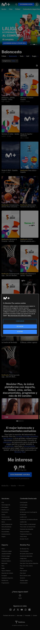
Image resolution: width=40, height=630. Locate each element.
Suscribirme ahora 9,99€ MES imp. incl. (16, 43)
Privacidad (27, 615)
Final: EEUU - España (28, 171)
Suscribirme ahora (26, 4)
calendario (7, 442)
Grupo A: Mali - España (9, 170)
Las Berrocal (23, 517)
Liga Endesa (7, 438)
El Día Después (5, 558)
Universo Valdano (6, 561)
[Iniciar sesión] (36, 4)
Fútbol (17, 9)
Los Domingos (23, 507)
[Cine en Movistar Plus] (20, 408)
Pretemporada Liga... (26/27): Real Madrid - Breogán (11, 376)
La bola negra (23, 505)
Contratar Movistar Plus (26, 561)
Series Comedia (6, 529)
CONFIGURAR (20, 321)
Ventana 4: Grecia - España (27, 98)
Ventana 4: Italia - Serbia (10, 134)
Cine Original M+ (6, 505)
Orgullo (3, 536)
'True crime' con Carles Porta (27, 526)
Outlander (22, 509)
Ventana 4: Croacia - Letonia (9, 240)
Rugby (3, 568)
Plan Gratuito (23, 570)
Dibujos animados (24, 531)
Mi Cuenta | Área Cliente (26, 553)
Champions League (7, 551)
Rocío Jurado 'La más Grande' (28, 524)
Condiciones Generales (26, 556)
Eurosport (4, 575)
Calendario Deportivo (7, 578)
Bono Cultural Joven (25, 575)
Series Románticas (6, 526)
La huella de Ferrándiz (9, 342)
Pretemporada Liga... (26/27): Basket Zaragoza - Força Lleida (11, 274)
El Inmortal (23, 514)
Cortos (3, 514)
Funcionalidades (24, 551)
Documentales (5, 531)
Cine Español (5, 507)
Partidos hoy (5, 580)
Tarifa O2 (22, 578)
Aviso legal (19, 615)
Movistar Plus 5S (24, 539)
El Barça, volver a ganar (28, 342)
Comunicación (24, 583)
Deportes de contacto (7, 573)
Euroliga (19, 436)
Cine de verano (6, 517)
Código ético (23, 558)
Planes (21, 568)
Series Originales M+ (7, 524)
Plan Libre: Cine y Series (26, 566)
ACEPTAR (20, 331)
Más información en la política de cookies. (19, 315)
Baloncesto (4, 563)
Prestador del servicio (9, 615)
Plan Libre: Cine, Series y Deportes (29, 563)
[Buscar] (16, 4)
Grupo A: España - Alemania (26, 135)
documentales (29, 446)
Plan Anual (23, 573)
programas (9, 446)
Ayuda (20, 598)
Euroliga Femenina (30, 436)
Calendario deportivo (31, 9)
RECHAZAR (20, 326)
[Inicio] (6, 4)
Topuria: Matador (6, 570)
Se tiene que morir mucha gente (28, 512)
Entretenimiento (6, 534)
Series (4, 9)
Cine (10, 9)
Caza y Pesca (23, 536)
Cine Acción (5, 512)
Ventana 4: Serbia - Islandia (28, 274)
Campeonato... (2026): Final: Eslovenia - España (11, 206)
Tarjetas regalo (24, 580)
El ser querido (23, 502)
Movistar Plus (20, 452)
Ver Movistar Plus (24, 548)
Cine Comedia (5, 509)
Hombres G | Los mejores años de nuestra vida (28, 521)
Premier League (6, 556)
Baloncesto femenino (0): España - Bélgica (28, 206)
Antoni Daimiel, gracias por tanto (27, 240)
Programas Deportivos (26, 534)
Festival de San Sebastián (26, 529)
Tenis (3, 566)
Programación (5, 583)
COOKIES (35, 615)
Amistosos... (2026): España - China (8, 98)
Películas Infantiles (6, 519)
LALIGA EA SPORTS (6, 553)
